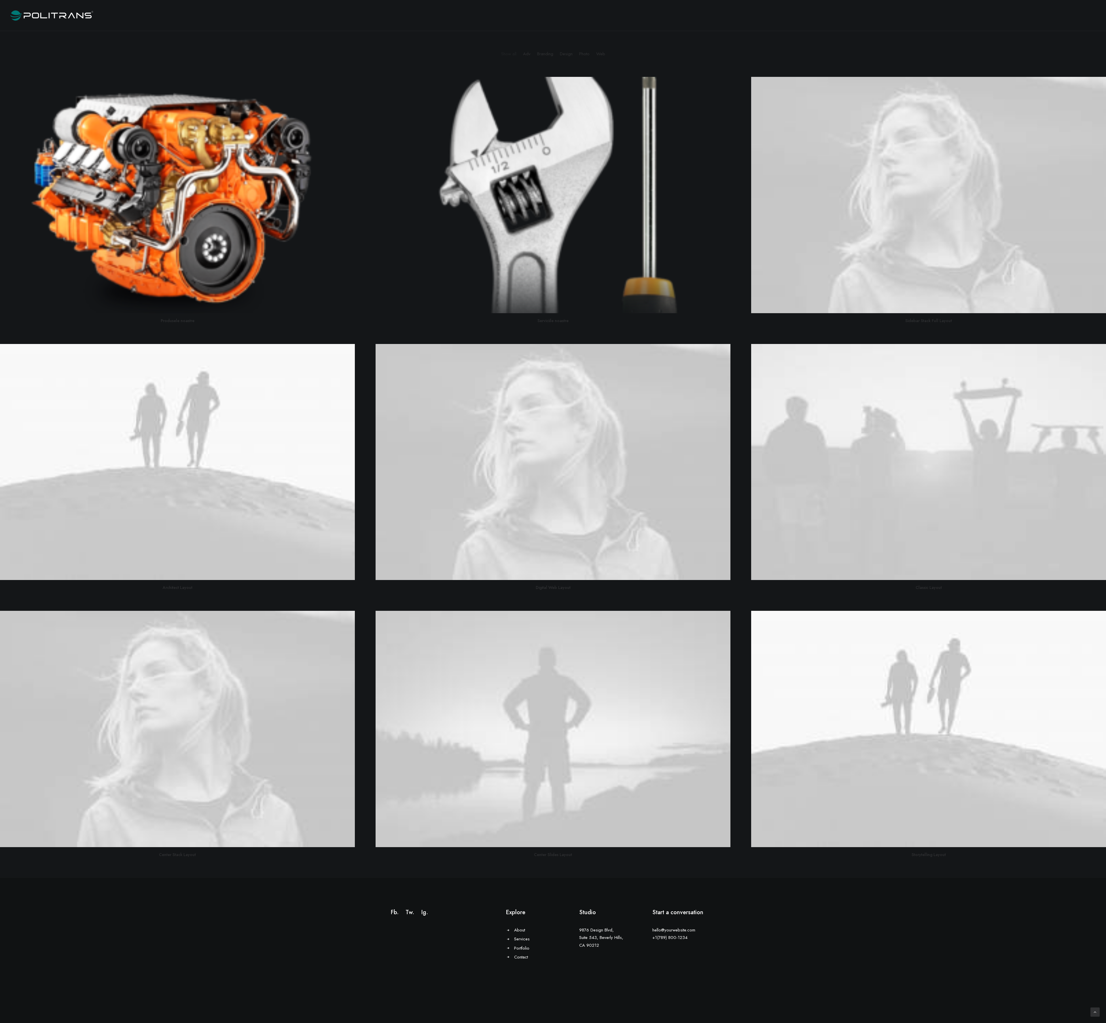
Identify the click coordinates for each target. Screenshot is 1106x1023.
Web (600, 54)
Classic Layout (929, 587)
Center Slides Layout (553, 854)
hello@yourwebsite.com (673, 930)
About (519, 930)
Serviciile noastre (553, 321)
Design (566, 54)
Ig (423, 912)
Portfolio (521, 948)
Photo (584, 54)
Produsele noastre (177, 321)
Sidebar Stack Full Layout (928, 321)
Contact (521, 957)
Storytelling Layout (929, 854)
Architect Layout (177, 587)
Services (522, 939)
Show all (508, 54)
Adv (527, 54)
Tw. (410, 912)
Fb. (395, 912)
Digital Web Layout (553, 587)
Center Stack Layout (177, 854)
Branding (545, 54)
